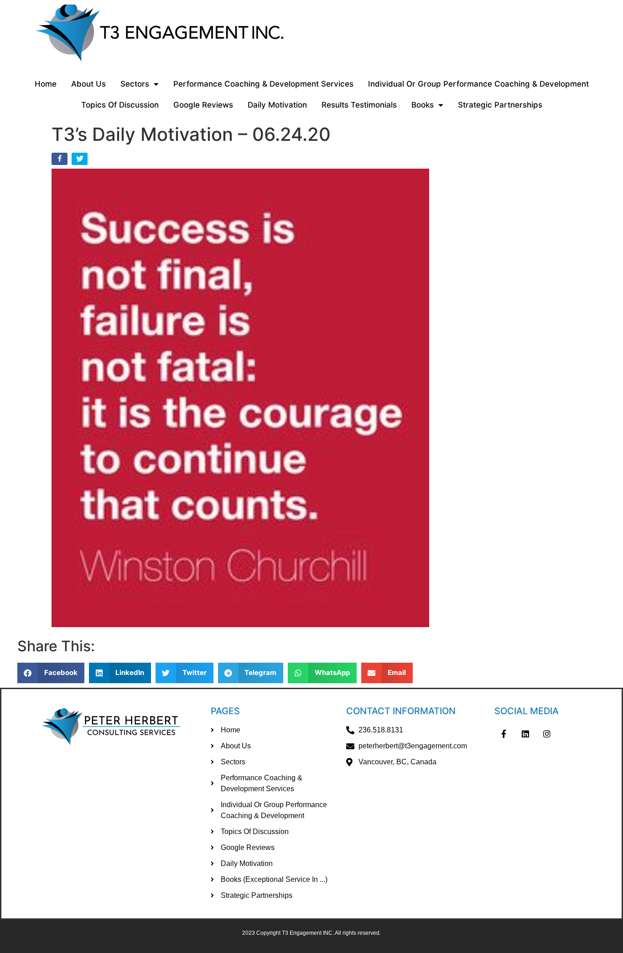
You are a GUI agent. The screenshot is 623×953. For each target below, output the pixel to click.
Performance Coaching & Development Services (263, 83)
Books (422, 104)
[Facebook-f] (503, 734)
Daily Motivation (277, 104)
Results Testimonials (359, 104)
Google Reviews (203, 104)
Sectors (134, 83)
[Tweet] (80, 161)
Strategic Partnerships (500, 104)
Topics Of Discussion (120, 104)
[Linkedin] (525, 734)
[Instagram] (547, 734)
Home (46, 83)
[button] (50, 673)
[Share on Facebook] (60, 161)
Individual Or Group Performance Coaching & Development (478, 83)
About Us (88, 83)
